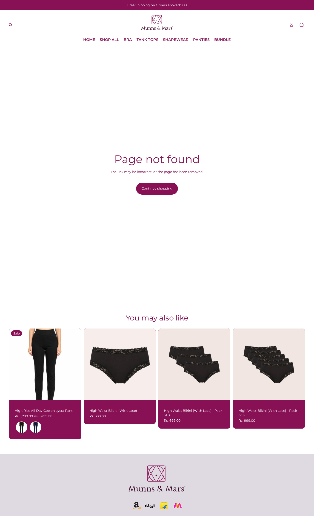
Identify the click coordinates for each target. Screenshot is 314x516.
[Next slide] (74, 364)
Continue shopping (157, 188)
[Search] (11, 25)
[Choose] (74, 393)
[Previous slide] (16, 364)
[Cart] (302, 25)
